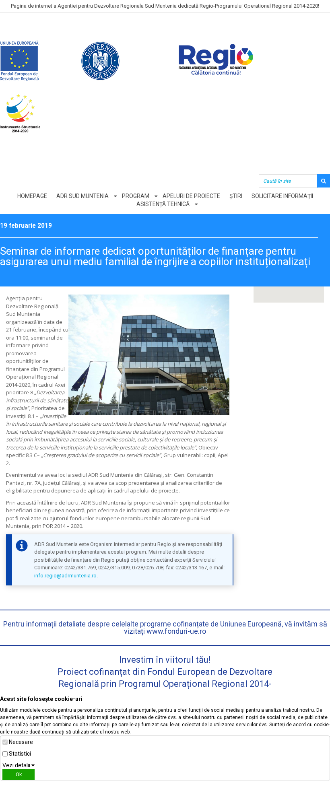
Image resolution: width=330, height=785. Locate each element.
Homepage (32, 196)
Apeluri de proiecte (191, 196)
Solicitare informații (282, 196)
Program (135, 196)
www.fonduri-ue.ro (176, 631)
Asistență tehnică (163, 204)
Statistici (20, 753)
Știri (235, 196)
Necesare (21, 742)
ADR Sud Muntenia (82, 196)
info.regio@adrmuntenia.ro (65, 576)
